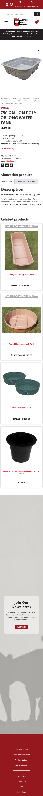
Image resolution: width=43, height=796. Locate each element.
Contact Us (21, 781)
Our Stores (20, 6)
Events (21, 787)
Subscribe (21, 627)
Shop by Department (21, 755)
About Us (21, 776)
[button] (39, 51)
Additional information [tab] (26, 181)
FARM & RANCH (12, 98)
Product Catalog (21, 760)
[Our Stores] (20, 2)
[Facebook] (7, 4)
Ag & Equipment (25, 98)
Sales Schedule (21, 765)
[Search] (37, 14)
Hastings (5, 108)
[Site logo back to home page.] (21, 22)
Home (3, 98)
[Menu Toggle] (6, 22)
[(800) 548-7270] (32, 2)
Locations (21, 792)
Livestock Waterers (16, 101)
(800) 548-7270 (32, 6)
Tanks (27, 101)
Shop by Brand (21, 749)
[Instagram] (11, 4)
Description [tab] (7, 181)
